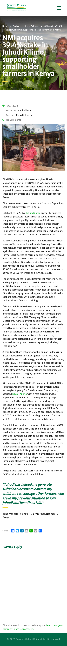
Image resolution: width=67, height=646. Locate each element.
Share (5, 531)
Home (5, 26)
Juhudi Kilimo (33, 213)
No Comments (13, 119)
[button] (33, 147)
